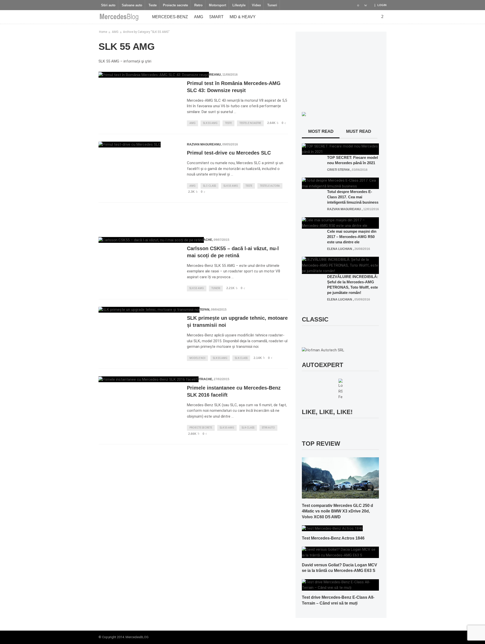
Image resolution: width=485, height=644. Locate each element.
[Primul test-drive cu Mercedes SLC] (130, 144)
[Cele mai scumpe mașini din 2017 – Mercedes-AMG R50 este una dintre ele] (340, 222)
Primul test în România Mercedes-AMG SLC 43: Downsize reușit (234, 86)
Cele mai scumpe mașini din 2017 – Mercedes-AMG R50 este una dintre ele (351, 236)
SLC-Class (209, 185)
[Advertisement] (193, 217)
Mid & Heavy (243, 17)
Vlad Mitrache (199, 379)
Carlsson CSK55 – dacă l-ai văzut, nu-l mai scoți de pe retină (233, 252)
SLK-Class (241, 358)
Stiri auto (108, 5)
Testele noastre (250, 123)
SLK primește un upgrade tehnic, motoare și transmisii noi (237, 321)
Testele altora (270, 185)
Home (103, 32)
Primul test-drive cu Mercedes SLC (229, 153)
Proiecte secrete (175, 5)
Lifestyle (239, 5)
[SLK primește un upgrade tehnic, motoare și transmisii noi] (149, 310)
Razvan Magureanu (204, 144)
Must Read (358, 131)
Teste (153, 5)
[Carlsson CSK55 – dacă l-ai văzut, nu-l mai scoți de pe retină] (151, 240)
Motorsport (217, 5)
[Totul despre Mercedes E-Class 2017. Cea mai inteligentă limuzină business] (340, 183)
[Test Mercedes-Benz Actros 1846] (332, 528)
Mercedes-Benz (170, 17)
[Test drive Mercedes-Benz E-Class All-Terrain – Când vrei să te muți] (340, 584)
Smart (216, 17)
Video (256, 5)
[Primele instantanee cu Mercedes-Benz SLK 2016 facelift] (149, 379)
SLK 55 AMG (210, 123)
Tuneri (272, 5)
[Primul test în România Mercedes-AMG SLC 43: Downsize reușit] (154, 75)
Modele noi (197, 358)
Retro (198, 5)
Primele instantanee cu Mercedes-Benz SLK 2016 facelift (234, 391)
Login (381, 5)
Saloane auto (132, 5)
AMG (198, 17)
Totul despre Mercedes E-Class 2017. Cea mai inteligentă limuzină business (352, 196)
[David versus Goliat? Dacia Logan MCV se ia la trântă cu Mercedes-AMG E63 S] (340, 552)
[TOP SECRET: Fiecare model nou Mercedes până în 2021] (340, 148)
